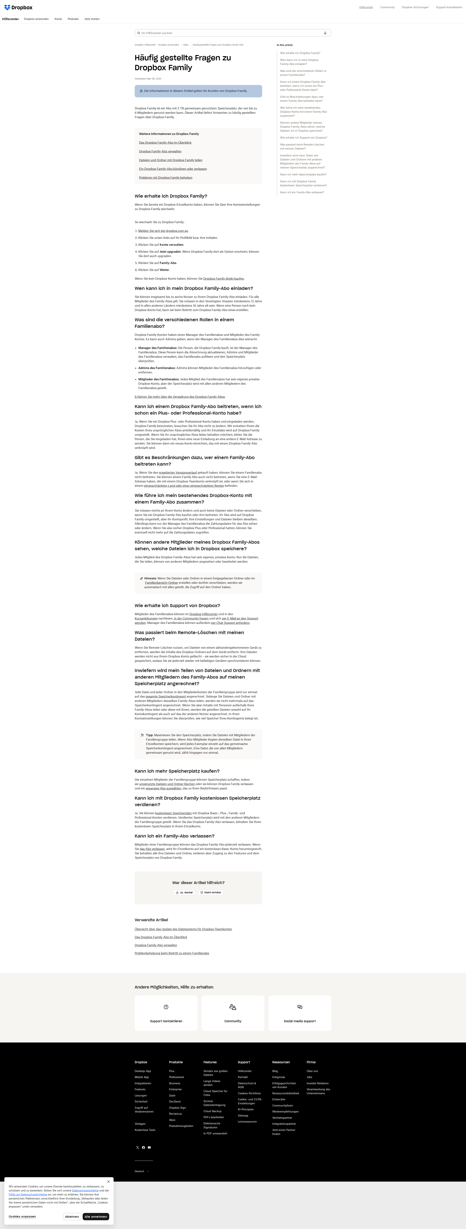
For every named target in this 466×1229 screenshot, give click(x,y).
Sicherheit (141, 1101)
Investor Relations (318, 1083)
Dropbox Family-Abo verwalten (160, 151)
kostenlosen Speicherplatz (173, 813)
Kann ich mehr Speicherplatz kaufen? (303, 174)
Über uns (312, 1071)
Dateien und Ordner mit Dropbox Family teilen (170, 160)
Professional (176, 1077)
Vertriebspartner (282, 1117)
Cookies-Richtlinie (249, 1093)
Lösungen (141, 1095)
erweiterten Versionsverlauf (178, 472)
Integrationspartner (284, 1123)
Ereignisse (278, 1077)
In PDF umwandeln (215, 1133)
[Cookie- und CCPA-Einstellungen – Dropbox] (59, 1201)
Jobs (309, 1077)
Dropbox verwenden (36, 18)
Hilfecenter (366, 7)
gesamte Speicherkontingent (166, 696)
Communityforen (282, 1105)
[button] (139, 33)
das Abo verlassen (152, 849)
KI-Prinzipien (246, 1109)
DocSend (175, 1101)
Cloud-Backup (213, 1111)
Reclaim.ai (175, 1113)
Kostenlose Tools (145, 1129)
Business (174, 1083)
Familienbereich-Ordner (161, 583)
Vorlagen (140, 1123)
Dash (172, 1095)
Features (140, 1089)
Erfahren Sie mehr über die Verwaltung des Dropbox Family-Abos (180, 397)
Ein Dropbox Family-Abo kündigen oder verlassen (173, 169)
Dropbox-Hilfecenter (203, 614)
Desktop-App (143, 1071)
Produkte (73, 18)
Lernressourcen (247, 1121)
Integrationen (143, 1083)
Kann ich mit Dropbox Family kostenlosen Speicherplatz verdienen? (303, 183)
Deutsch (139, 1171)
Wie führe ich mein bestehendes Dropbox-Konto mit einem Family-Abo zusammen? (303, 111)
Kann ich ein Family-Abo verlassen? (302, 192)
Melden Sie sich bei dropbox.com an (163, 231)
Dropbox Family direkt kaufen (223, 278)
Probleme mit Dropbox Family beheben (165, 177)
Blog (275, 1071)
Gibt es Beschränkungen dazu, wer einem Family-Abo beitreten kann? (301, 98)
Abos (172, 1119)
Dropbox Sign (177, 1107)
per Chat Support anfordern (230, 623)
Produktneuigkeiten (181, 1125)
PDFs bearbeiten (214, 1117)
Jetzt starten (92, 18)
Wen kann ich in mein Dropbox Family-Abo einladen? (299, 61)
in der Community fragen (191, 618)
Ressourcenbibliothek (285, 1093)
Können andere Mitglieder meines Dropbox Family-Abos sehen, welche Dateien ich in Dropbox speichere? (302, 126)
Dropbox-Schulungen (415, 7)
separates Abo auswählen (163, 788)
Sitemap (243, 1115)
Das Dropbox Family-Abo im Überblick (165, 142)
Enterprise (175, 1089)
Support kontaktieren (449, 7)
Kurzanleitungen (146, 618)
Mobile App (142, 1077)
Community (387, 7)
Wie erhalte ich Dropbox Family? (300, 53)
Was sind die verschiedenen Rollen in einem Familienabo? (303, 72)
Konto (58, 18)
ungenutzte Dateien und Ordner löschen (167, 784)
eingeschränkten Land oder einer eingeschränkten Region (184, 486)
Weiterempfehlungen (285, 1111)
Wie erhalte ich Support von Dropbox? (303, 137)
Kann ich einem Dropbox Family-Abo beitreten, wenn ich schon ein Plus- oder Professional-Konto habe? (303, 85)
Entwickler (278, 1099)
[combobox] (233, 33)
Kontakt (243, 1077)
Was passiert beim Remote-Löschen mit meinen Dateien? (302, 146)
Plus (171, 1071)
